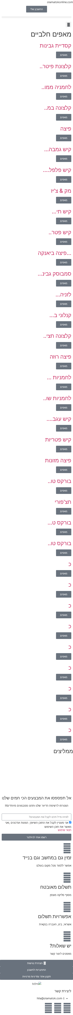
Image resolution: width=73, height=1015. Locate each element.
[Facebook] (67, 1008)
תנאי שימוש (64, 830)
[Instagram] (57, 1008)
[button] (36, 17)
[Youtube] (48, 1008)
